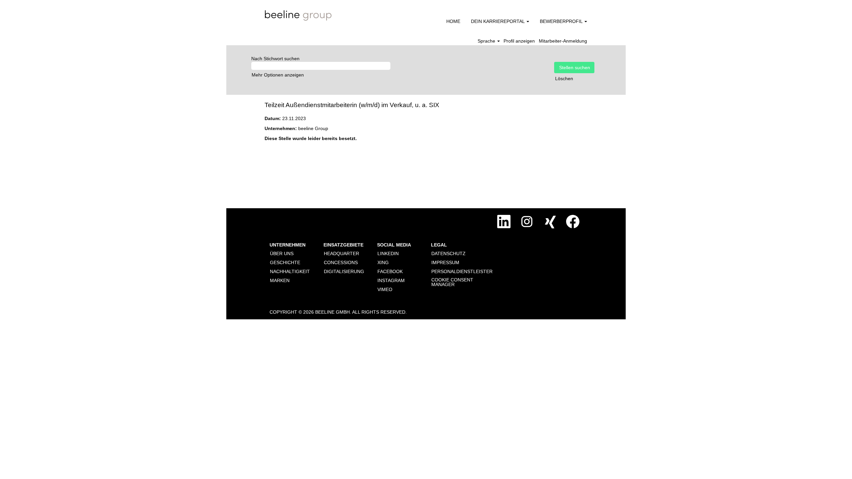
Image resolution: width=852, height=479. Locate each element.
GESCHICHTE (285, 262)
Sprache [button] (487, 41)
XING (383, 262)
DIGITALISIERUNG (344, 271)
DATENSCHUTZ (448, 253)
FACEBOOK (390, 271)
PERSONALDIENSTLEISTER (462, 271)
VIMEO (384, 289)
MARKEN (280, 280)
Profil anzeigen (519, 41)
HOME (453, 21)
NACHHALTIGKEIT (290, 271)
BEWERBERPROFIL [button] (562, 21)
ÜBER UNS (282, 253)
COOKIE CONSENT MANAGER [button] (452, 282)
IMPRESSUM (445, 262)
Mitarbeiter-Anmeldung (563, 41)
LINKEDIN (388, 253)
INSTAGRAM (391, 280)
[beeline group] (298, 15)
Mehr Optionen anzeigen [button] (278, 75)
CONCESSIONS (341, 262)
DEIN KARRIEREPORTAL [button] (498, 21)
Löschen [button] (564, 78)
